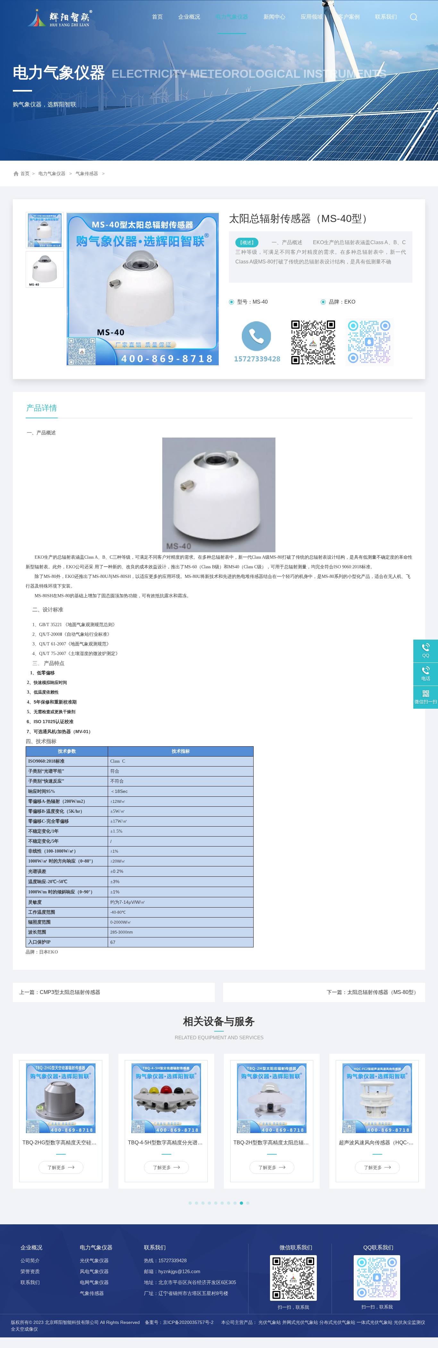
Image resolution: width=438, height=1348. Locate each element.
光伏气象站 (269, 1322)
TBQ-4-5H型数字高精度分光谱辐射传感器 (61, 1142)
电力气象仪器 (231, 17)
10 (247, 1203)
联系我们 (386, 17)
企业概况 (189, 17)
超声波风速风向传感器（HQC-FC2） (272, 1142)
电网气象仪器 (94, 1282)
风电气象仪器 (94, 1271)
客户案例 (349, 17)
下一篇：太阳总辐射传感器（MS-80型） (373, 992)
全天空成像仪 (24, 1329)
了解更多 (57, 1167)
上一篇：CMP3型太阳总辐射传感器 (59, 992)
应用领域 (312, 17)
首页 (157, 17)
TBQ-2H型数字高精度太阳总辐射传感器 (167, 1142)
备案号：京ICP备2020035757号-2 (180, 1322)
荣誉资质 (30, 1271)
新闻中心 (274, 17)
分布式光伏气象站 (337, 1322)
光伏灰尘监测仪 (409, 1322)
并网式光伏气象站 (300, 1322)
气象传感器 (87, 173)
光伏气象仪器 (94, 1260)
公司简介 (30, 1260)
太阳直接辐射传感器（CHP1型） (378, 1142)
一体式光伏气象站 (374, 1322)
